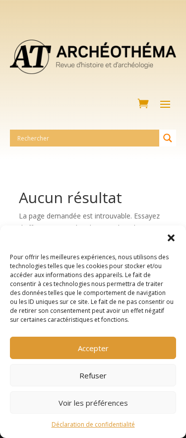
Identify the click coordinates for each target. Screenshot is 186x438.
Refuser (93, 375)
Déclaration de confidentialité (93, 424)
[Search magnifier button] (167, 138)
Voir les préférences (93, 403)
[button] (171, 238)
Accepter (93, 348)
